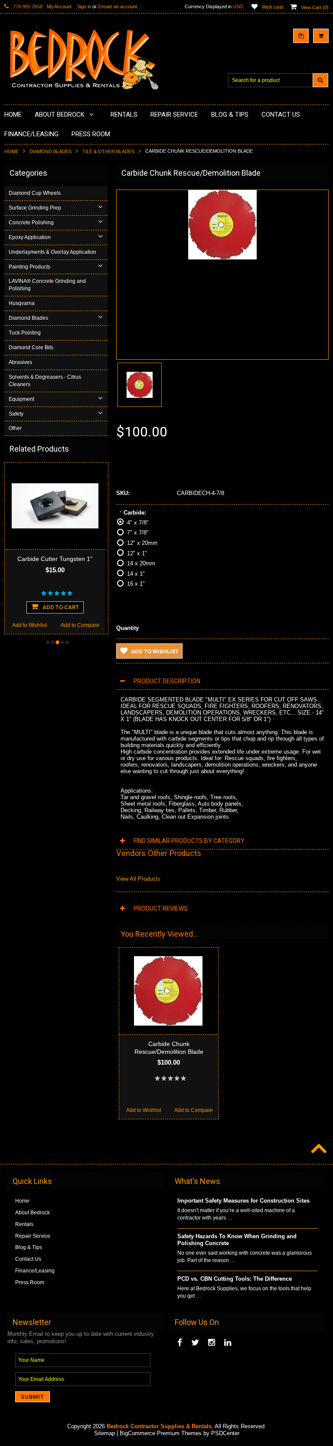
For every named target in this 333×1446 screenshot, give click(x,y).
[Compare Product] (301, 36)
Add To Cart (60, 607)
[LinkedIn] (227, 1342)
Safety (16, 414)
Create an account (117, 6)
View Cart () (315, 7)
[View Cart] (321, 36)
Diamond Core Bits (31, 347)
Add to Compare (80, 625)
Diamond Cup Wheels (35, 193)
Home (11, 151)
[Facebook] (179, 1342)
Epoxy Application (30, 237)
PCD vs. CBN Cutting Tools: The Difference (234, 1278)
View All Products (138, 878)
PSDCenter (225, 1433)
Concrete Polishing (31, 223)
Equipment (21, 399)
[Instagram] (211, 1342)
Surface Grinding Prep (35, 208)
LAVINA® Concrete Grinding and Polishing (47, 285)
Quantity (127, 628)
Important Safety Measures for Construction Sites (243, 1200)
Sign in (84, 6)
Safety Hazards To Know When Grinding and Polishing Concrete (237, 1240)
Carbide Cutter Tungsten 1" (54, 558)
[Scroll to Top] (317, 1149)
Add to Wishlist (29, 625)
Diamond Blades (50, 151)
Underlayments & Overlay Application (52, 252)
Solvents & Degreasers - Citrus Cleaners (45, 380)
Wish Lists (273, 7)
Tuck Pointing (25, 333)
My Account (59, 6)
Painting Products (29, 267)
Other (15, 428)
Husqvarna (22, 303)
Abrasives (20, 362)
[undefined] (222, 257)
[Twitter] (195, 1342)
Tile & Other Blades (108, 151)
